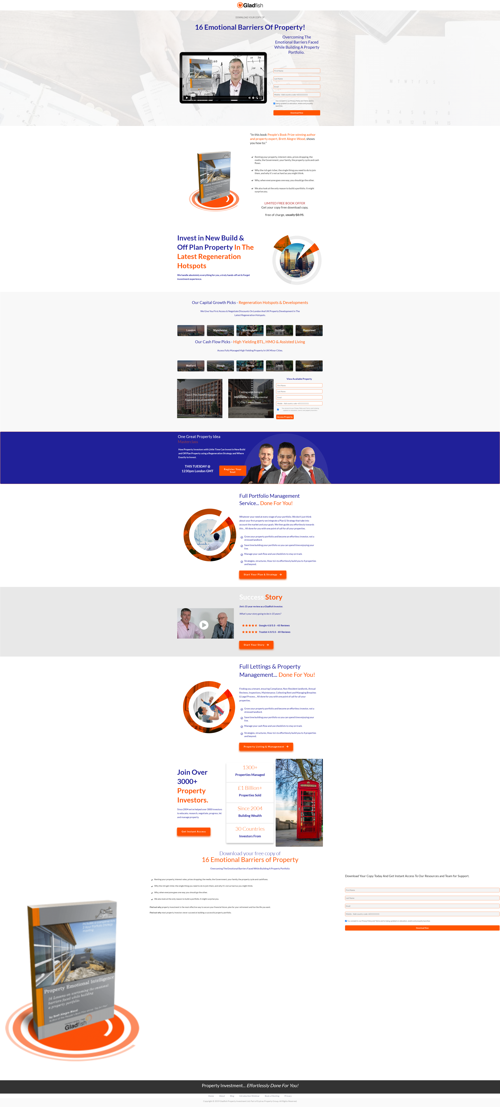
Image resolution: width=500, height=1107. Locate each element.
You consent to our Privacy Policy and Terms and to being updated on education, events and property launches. (295, 103)
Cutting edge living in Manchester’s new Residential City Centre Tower (251, 397)
